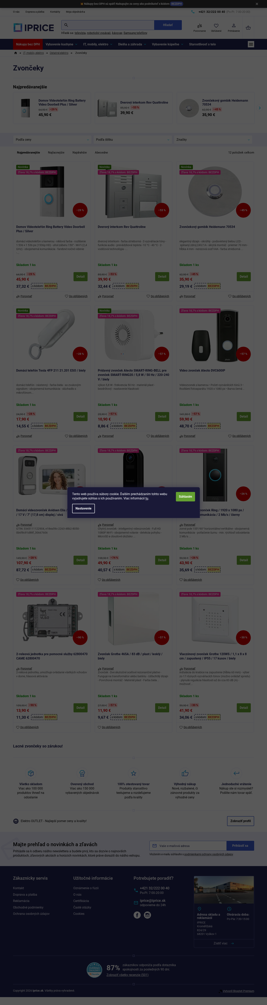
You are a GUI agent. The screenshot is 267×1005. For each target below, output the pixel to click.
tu (146, 498)
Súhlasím (185, 496)
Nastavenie (83, 508)
